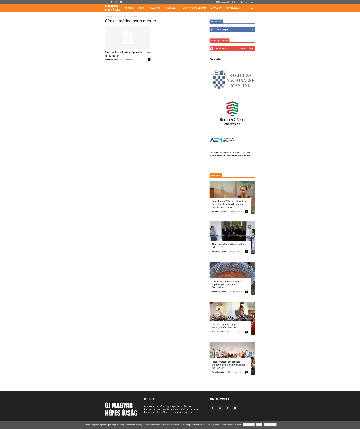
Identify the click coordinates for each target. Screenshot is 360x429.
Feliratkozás (247, 48)
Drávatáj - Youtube (219, 40)
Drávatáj (171, 8)
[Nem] (356, 425)
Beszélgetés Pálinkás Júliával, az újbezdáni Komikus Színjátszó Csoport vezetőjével (229, 204)
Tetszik (249, 30)
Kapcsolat (216, 8)
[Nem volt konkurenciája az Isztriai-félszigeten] (127, 37)
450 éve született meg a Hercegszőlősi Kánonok (224, 326)
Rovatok (155, 8)
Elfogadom (249, 425)
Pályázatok (232, 8)
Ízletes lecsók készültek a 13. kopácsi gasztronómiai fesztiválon (227, 284)
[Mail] (112, 2)
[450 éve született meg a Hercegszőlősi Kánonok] (232, 318)
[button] (251, 8)
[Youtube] (121, 2)
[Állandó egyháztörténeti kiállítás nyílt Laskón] (232, 237)
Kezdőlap (108, 16)
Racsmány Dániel (219, 211)
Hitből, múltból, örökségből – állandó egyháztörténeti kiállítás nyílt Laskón (228, 364)
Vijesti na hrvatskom (247, 2)
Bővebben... (270, 425)
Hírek (141, 8)
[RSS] (116, 2)
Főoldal (129, 8)
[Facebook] (107, 2)
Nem (259, 425)
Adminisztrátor (111, 59)
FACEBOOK (216, 22)
